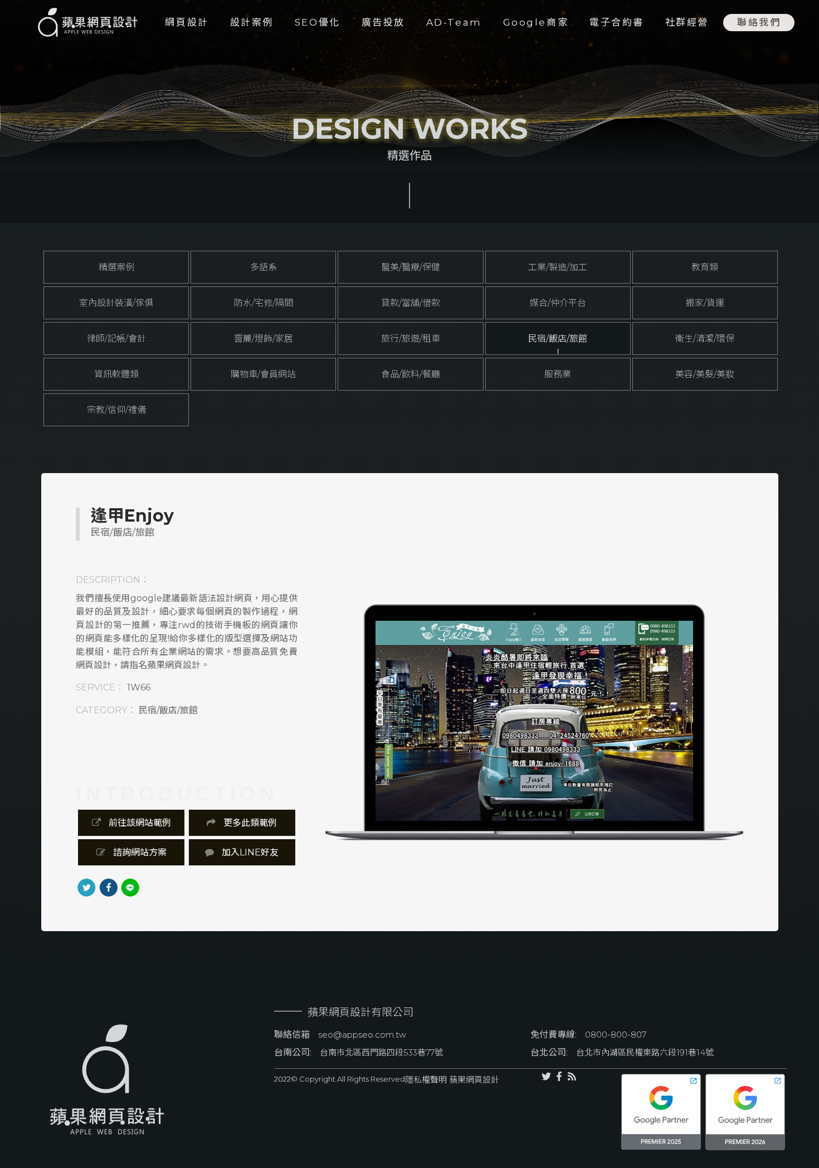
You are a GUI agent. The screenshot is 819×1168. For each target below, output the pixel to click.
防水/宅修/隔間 (263, 303)
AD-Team (454, 22)
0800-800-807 (615, 1034)
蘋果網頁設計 (473, 1079)
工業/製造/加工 (557, 267)
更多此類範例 (249, 822)
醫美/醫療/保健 (410, 267)
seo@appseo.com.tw (362, 1034)
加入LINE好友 (249, 852)
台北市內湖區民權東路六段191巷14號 (645, 1052)
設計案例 (252, 22)
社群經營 (687, 22)
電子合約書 (616, 22)
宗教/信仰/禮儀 (116, 410)
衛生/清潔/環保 (704, 338)
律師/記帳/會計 (116, 338)
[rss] (572, 1112)
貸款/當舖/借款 (410, 303)
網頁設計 (186, 22)
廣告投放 (383, 22)
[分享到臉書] (108, 887)
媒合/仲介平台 (558, 303)
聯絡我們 (759, 22)
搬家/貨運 (705, 303)
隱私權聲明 (426, 1079)
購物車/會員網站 (263, 374)
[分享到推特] (86, 887)
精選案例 (116, 267)
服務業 (557, 374)
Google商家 (535, 22)
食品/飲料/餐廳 (410, 374)
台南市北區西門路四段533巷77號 (381, 1052)
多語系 (263, 267)
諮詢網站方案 (139, 852)
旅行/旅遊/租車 (410, 338)
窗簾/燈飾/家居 (263, 338)
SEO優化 (317, 22)
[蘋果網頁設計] (79, 22)
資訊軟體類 (116, 374)
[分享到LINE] (130, 887)
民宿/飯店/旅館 (557, 338)
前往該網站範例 (138, 822)
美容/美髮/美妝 (704, 374)
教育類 (704, 267)
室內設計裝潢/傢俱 (116, 303)
